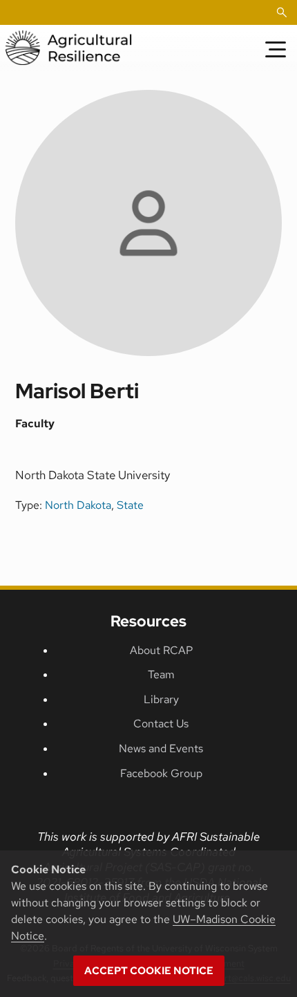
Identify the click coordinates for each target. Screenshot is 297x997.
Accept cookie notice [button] (148, 971)
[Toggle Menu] (275, 49)
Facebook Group (161, 773)
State (130, 505)
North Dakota (78, 505)
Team (161, 674)
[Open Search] (282, 12)
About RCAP (161, 650)
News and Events (161, 748)
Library (161, 699)
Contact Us (161, 723)
